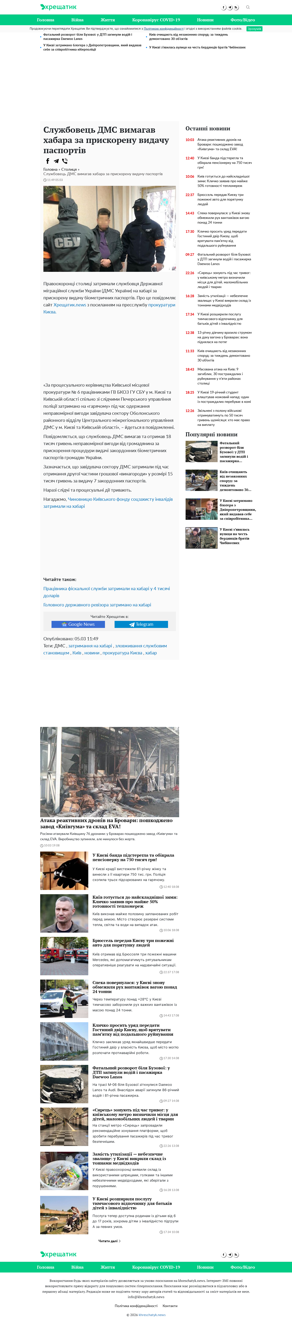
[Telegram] (56, 161)
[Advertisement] (146, 89)
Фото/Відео (243, 20)
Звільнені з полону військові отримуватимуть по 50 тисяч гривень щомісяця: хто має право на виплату (224, 418)
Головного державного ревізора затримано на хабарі (97, 605)
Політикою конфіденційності (164, 28)
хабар (151, 653)
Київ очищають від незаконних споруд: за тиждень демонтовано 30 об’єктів (188, 37)
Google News (81, 624)
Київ (76, 653)
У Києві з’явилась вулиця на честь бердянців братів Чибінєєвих (197, 47)
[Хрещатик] (58, 7)
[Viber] (64, 161)
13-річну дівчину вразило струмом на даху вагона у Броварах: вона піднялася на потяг (225, 337)
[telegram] (229, 7)
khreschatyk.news (152, 1315)
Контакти (170, 1306)
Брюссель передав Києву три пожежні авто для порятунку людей (220, 199)
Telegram (144, 624)
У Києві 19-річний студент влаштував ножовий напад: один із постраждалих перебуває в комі (224, 397)
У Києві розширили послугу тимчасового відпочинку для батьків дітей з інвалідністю (220, 319)
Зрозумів (254, 29)
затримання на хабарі (90, 646)
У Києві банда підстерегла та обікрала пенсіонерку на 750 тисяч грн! (225, 162)
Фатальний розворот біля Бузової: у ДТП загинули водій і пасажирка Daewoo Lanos (87, 37)
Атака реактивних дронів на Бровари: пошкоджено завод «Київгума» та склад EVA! (220, 144)
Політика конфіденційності (136, 1306)
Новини (205, 20)
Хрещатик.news (70, 305)
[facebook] (223, 7)
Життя (108, 20)
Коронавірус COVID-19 (156, 20)
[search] (248, 7)
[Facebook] (47, 161)
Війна (77, 20)
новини (91, 653)
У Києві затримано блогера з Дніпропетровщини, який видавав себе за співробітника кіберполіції (92, 47)
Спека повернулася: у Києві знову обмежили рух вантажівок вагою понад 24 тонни (224, 217)
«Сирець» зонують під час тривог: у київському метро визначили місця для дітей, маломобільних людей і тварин (224, 280)
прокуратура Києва (122, 653)
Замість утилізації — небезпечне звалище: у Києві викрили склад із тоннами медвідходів (224, 300)
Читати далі (108, 1241)
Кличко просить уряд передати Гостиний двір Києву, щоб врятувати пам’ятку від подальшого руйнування (222, 238)
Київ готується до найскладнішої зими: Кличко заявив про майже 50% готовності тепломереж (223, 181)
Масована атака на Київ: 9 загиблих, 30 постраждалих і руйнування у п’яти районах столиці (220, 376)
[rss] (236, 7)
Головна (45, 20)
